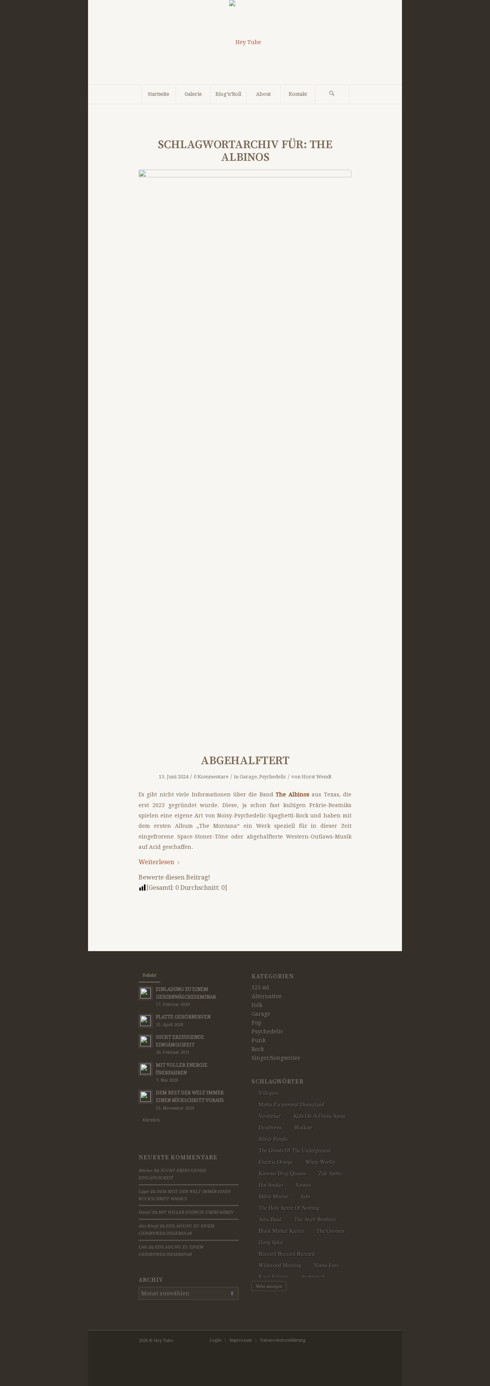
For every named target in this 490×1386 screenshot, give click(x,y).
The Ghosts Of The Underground (295, 1150)
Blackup (303, 1127)
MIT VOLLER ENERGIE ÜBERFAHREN (196, 1212)
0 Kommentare (211, 777)
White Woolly (320, 1161)
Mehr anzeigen (269, 1286)
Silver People (273, 1138)
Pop (256, 1023)
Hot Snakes (271, 1184)
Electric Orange (276, 1161)
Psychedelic (272, 777)
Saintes (303, 1184)
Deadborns (270, 1127)
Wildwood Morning (280, 1265)
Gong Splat (271, 1242)
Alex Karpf (148, 1226)
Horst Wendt (317, 777)
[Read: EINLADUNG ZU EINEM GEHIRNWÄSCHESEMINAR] (145, 993)
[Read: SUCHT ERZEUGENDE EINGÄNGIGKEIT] (145, 1041)
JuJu (305, 1196)
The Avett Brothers (315, 1219)
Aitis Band (270, 1219)
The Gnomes (330, 1230)
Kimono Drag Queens (282, 1173)
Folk (257, 1005)
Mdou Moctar (273, 1196)
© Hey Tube (161, 1340)
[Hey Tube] (245, 42)
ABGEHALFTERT (245, 760)
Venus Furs (326, 1265)
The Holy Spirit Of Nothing (289, 1207)
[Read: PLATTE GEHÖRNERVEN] (145, 1021)
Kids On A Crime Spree (320, 1116)
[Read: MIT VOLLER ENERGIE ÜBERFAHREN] (145, 1069)
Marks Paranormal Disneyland (291, 1104)
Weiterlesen (156, 862)
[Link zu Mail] (345, 1340)
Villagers (268, 1093)
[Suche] (332, 94)
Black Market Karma (281, 1230)
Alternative (267, 996)
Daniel (145, 1212)
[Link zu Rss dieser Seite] (334, 1340)
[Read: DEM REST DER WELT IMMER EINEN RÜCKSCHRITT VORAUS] (145, 1096)
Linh (143, 1247)
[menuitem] (158, 94)
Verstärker (270, 1116)
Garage (248, 777)
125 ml (260, 987)
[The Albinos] (245, 457)
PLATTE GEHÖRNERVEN (183, 1017)
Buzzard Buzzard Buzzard (287, 1253)
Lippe (144, 1191)
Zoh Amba (330, 1173)
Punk (259, 1040)
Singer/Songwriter (276, 1058)
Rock (258, 1049)
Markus (146, 1170)
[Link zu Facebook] (322, 1340)
